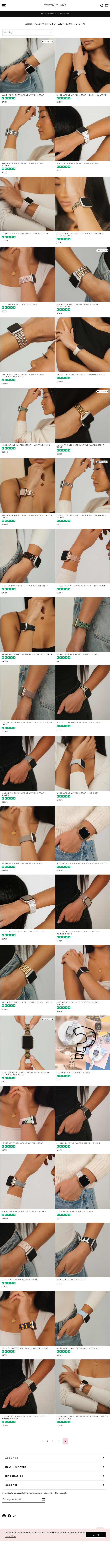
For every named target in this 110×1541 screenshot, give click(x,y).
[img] (8, 98)
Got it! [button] (96, 1535)
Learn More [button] (10, 1536)
